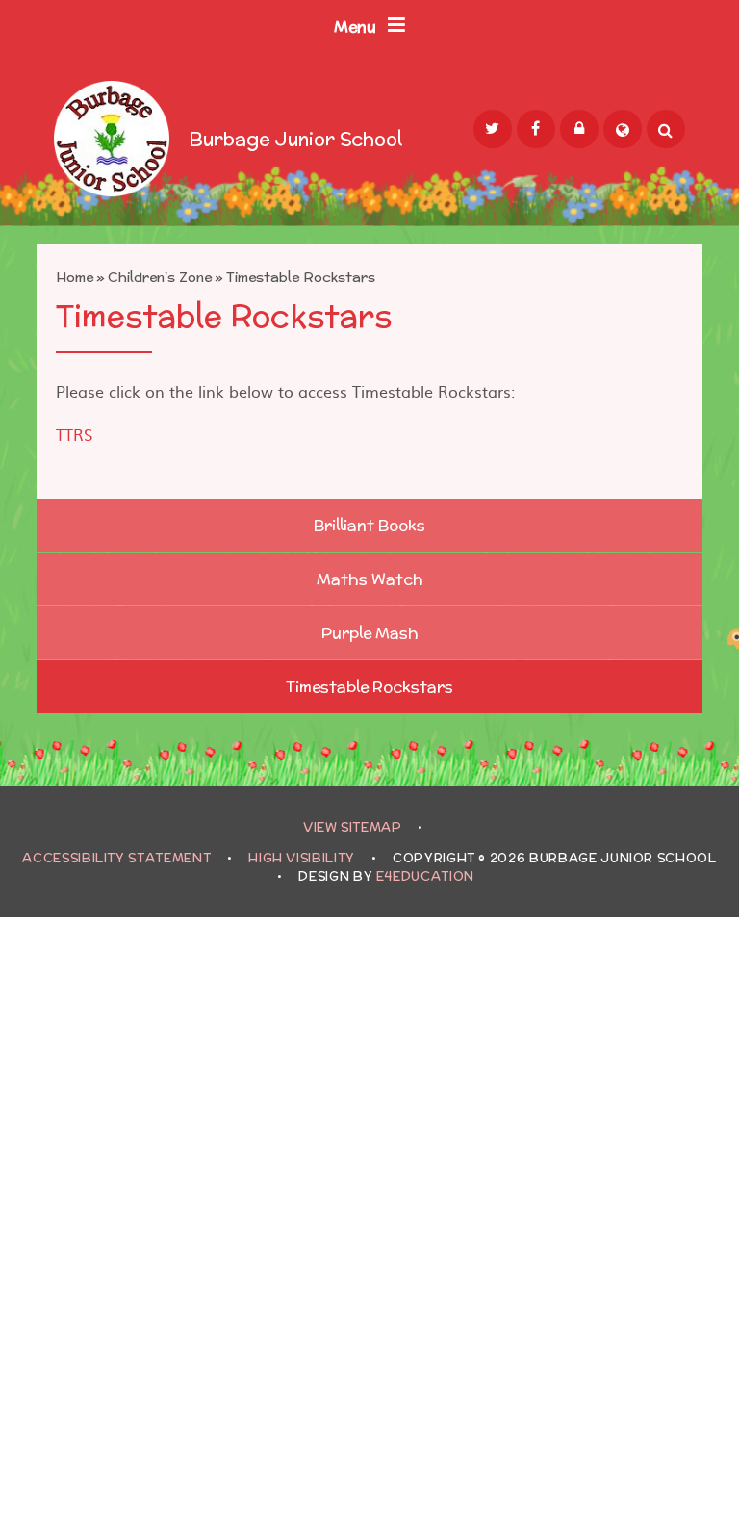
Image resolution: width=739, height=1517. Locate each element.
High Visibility (301, 858)
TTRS (74, 434)
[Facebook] (536, 129)
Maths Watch (370, 579)
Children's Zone (160, 277)
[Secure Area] (579, 129)
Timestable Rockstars (300, 277)
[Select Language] (622, 129)
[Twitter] (492, 129)
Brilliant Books (369, 525)
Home (74, 277)
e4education (425, 876)
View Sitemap (352, 827)
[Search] (666, 129)
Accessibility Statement (116, 858)
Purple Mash (370, 633)
